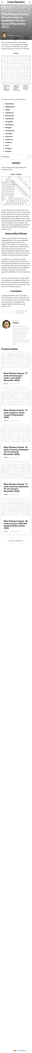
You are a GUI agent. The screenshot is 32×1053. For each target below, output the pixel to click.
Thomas (9, 35)
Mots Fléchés (6, 7)
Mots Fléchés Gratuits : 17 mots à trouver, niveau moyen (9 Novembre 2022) (15, 413)
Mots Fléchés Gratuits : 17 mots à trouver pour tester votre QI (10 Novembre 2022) (15, 377)
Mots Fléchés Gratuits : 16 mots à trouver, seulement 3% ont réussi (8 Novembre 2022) (16, 450)
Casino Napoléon (16, 2)
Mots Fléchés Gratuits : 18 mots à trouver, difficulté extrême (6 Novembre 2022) (15, 524)
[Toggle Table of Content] (28, 156)
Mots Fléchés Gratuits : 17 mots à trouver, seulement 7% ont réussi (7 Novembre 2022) (16, 487)
